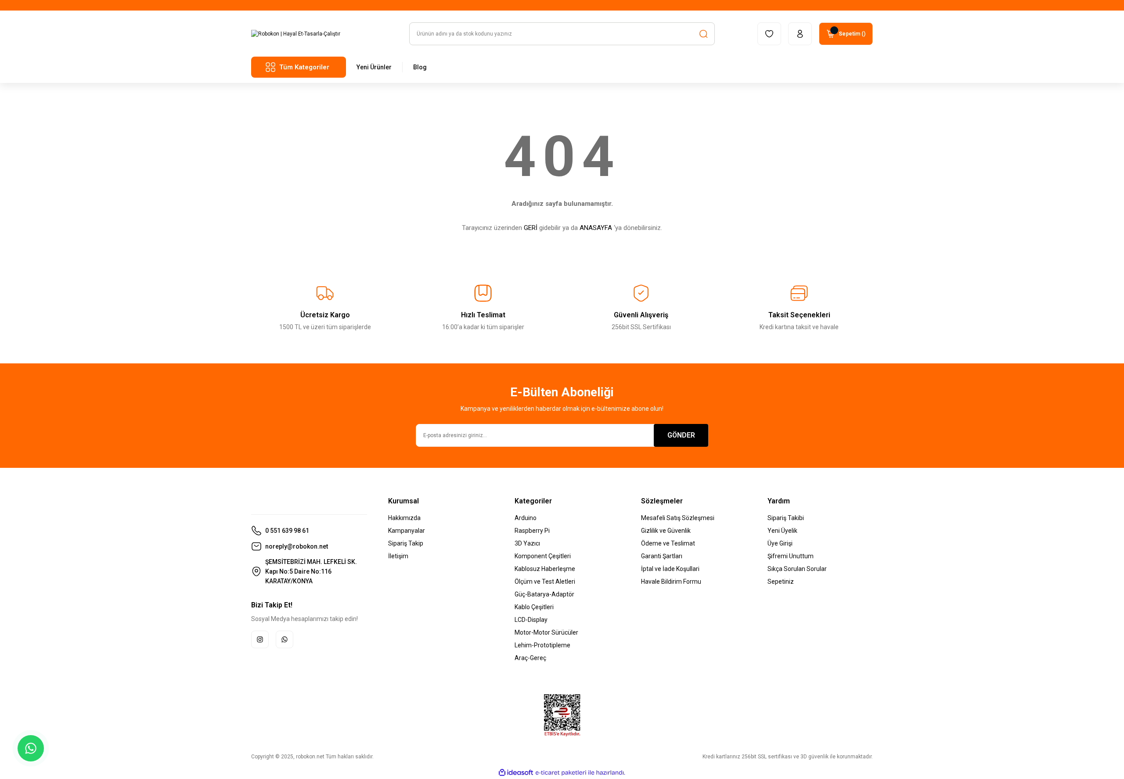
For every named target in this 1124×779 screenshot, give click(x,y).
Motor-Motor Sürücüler (546, 632)
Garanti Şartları (661, 556)
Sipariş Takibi (785, 517)
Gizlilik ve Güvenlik (666, 530)
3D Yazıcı (527, 543)
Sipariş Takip (405, 543)
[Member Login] (800, 33)
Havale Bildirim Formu (671, 581)
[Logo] (295, 33)
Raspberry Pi (532, 530)
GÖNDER (681, 435)
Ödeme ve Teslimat (668, 543)
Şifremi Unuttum (790, 556)
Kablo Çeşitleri (534, 606)
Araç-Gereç (530, 657)
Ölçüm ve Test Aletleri (545, 581)
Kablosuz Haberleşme (545, 568)
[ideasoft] (515, 772)
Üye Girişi (780, 543)
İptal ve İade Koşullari (670, 568)
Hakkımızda (404, 517)
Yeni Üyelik (782, 530)
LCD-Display (531, 619)
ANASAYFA (596, 228)
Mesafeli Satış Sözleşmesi (677, 517)
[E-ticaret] (561, 773)
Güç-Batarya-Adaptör (544, 594)
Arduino (526, 517)
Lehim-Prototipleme (542, 645)
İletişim (398, 556)
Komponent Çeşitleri (543, 556)
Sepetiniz (780, 581)
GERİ (530, 228)
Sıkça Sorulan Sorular (797, 568)
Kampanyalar (406, 530)
